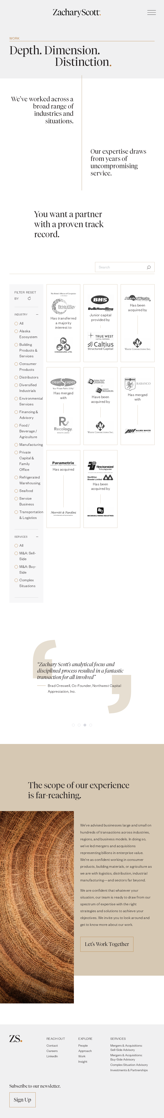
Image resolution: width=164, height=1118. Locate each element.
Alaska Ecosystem (28, 334)
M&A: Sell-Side (27, 556)
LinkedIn (52, 1056)
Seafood (26, 490)
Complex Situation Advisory (129, 1065)
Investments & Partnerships (129, 1070)
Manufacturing (31, 444)
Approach (85, 1051)
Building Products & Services (28, 350)
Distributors (28, 377)
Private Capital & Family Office (26, 461)
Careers (52, 1051)
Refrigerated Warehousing (29, 480)
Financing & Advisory (28, 414)
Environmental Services (31, 401)
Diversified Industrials (28, 388)
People (83, 1045)
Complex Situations (27, 583)
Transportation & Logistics (31, 515)
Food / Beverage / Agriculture (28, 431)
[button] (73, 725)
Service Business (26, 501)
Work (81, 1056)
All (21, 323)
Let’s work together (107, 944)
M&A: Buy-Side (27, 569)
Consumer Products (28, 366)
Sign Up (22, 1100)
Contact (52, 1045)
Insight (82, 1061)
